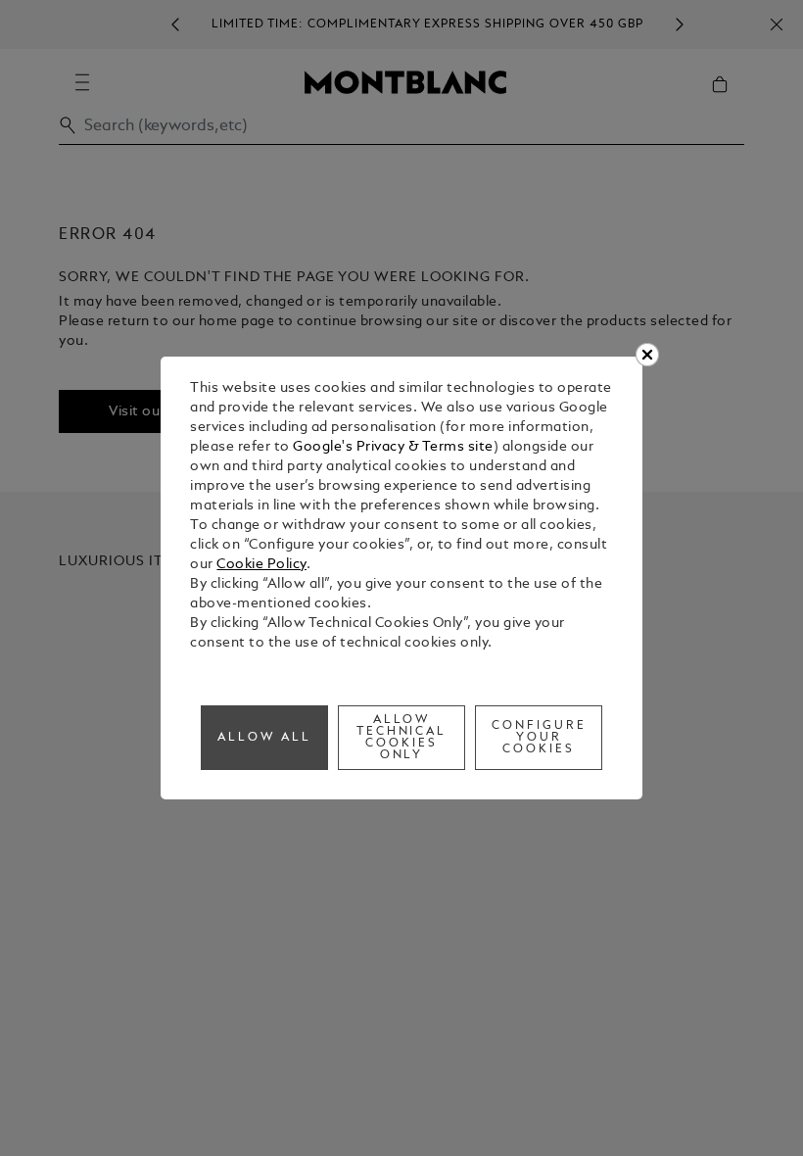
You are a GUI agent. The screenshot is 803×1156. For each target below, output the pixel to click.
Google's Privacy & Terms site (393, 447)
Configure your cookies (539, 737)
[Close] (647, 354)
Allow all (264, 738)
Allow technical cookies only (402, 737)
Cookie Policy (261, 564)
